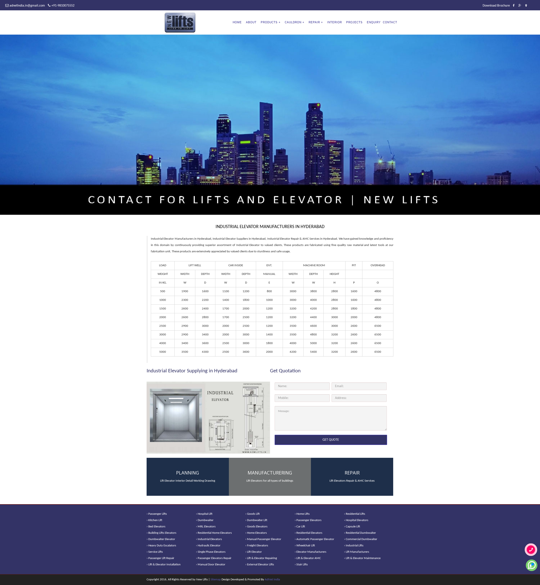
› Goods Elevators (256, 526)
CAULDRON (293, 22)
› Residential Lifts (354, 514)
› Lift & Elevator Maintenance (362, 558)
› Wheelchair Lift (305, 545)
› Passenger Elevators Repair (213, 558)
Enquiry (374, 22)
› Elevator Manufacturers (310, 552)
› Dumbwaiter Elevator (161, 539)
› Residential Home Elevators (214, 533)
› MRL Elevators (206, 526)
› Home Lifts (302, 514)
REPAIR (314, 22)
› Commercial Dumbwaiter (360, 539)
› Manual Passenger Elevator (263, 539)
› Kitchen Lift (154, 520)
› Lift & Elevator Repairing (261, 558)
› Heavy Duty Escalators (161, 545)
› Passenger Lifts (157, 514)
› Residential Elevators (308, 533)
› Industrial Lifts (353, 545)
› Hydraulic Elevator (208, 545)
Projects (354, 22)
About (251, 22)
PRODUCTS (269, 22)
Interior (334, 22)
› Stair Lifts (301, 564)
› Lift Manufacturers (356, 552)
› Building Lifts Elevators (161, 533)
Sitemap (216, 579)
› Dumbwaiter (204, 520)
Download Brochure (496, 5)
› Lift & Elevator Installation (164, 564)
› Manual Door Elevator (210, 564)
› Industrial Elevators (209, 539)
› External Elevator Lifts (259, 564)
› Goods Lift (252, 514)
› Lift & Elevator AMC (308, 558)
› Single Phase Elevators (210, 552)
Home (237, 22)
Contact (390, 22)
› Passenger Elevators (308, 520)
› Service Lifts (155, 552)
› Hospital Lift (204, 514)
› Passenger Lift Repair (160, 558)
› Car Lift (300, 526)
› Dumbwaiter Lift (256, 520)
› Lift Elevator (253, 552)
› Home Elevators (256, 533)
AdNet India (272, 579)
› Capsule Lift (352, 526)
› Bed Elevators (156, 526)
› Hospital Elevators (356, 520)
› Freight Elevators (256, 545)
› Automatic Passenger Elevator (314, 539)
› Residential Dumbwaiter (360, 533)
